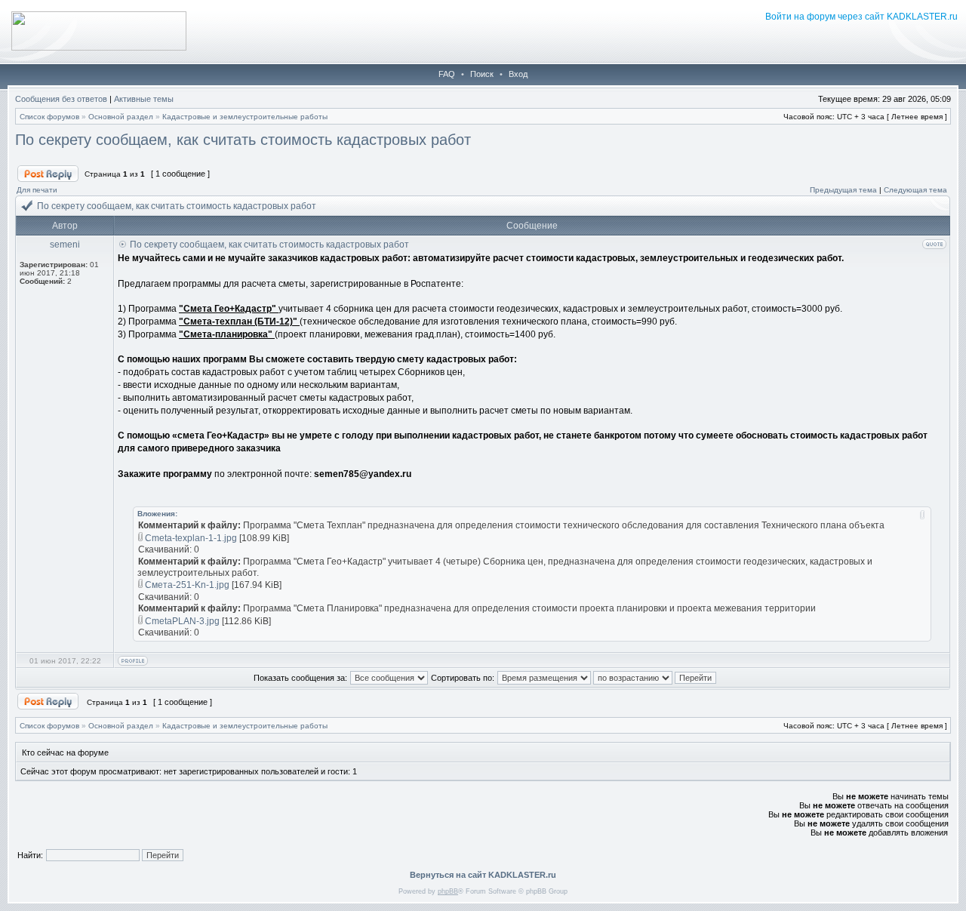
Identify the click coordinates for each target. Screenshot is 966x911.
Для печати (37, 190)
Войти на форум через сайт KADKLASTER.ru (861, 16)
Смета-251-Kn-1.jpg (187, 585)
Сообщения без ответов (61, 98)
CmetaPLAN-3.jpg (182, 621)
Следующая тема (915, 190)
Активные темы (144, 98)
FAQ (446, 73)
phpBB (448, 891)
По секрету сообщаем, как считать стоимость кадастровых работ (243, 139)
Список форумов (49, 116)
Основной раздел (120, 116)
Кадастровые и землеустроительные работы (245, 116)
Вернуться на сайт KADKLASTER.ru (483, 874)
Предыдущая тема (843, 190)
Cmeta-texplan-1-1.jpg (191, 538)
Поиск (482, 73)
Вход (518, 73)
